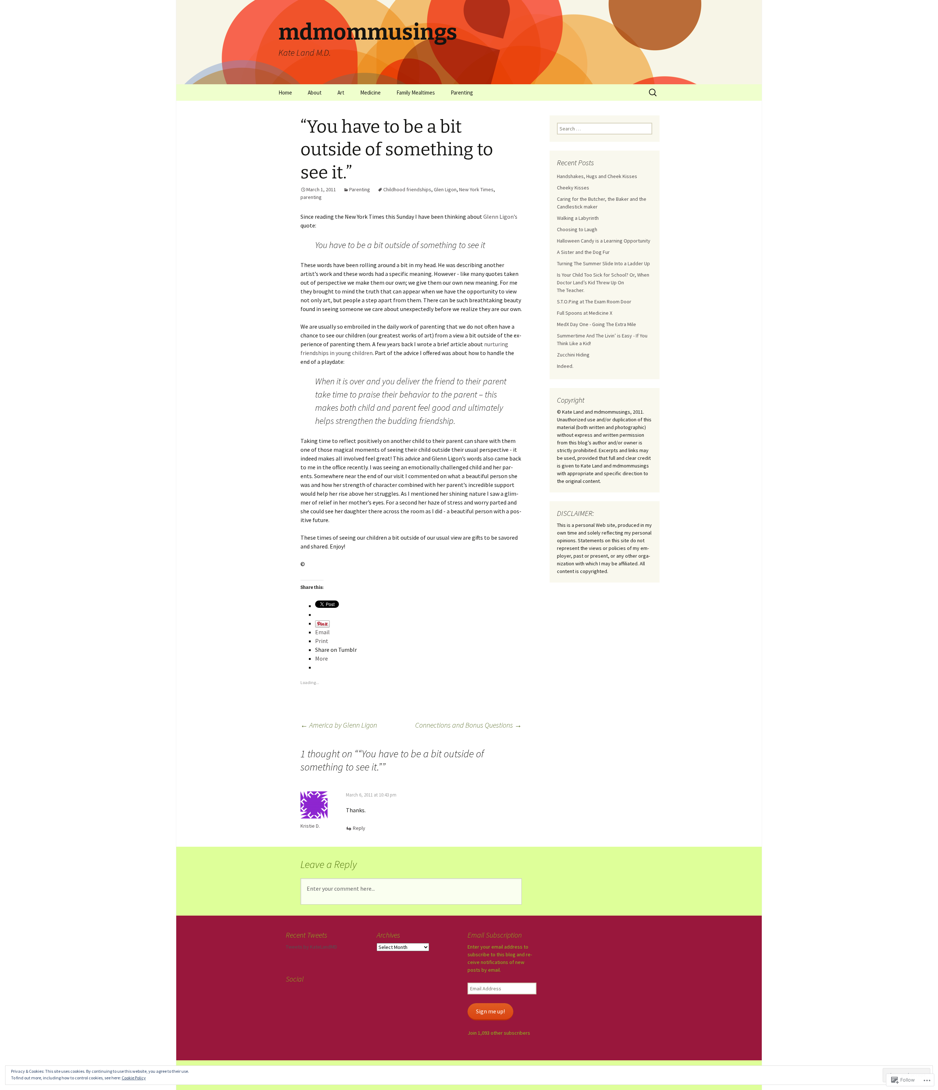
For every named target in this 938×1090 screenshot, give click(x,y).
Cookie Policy (134, 1077)
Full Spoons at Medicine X (584, 313)
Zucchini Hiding (573, 354)
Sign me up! (490, 1011)
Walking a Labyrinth (578, 218)
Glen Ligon (445, 189)
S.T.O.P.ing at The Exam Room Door (594, 301)
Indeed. (565, 366)
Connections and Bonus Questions (468, 724)
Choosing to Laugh (577, 229)
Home (285, 92)
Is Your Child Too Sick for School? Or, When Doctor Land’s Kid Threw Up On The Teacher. (603, 282)
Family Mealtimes (415, 92)
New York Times (476, 189)
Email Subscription (495, 934)
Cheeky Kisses (573, 187)
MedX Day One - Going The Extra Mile (596, 324)
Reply (359, 828)
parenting (311, 197)
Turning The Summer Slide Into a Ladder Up (603, 263)
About (315, 92)
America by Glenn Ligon (338, 724)
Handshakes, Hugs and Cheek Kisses (597, 176)
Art (340, 92)
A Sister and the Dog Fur (583, 252)
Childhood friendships (407, 189)
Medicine (370, 92)
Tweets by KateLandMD (311, 946)
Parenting (462, 92)
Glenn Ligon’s (500, 216)
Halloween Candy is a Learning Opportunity (603, 240)
